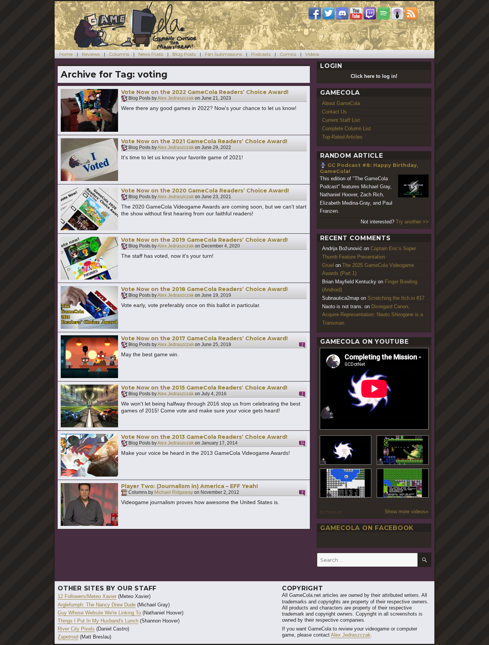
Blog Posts (184, 54)
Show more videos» (406, 511)
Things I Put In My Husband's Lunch (98, 621)
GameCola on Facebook (367, 528)
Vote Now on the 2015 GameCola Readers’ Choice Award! (204, 387)
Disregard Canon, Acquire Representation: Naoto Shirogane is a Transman (372, 314)
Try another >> (412, 222)
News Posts (150, 54)
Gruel (328, 265)
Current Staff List (341, 120)
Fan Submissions (223, 54)
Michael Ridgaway (173, 492)
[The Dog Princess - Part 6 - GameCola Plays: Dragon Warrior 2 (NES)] (403, 483)
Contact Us (334, 112)
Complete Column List (346, 128)
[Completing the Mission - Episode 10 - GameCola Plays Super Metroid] (346, 450)
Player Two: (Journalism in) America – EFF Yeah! (189, 486)
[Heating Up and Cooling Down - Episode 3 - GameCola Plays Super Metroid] (403, 450)
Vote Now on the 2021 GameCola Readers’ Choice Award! (204, 141)
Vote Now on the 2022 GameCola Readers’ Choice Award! (204, 92)
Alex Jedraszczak (175, 98)
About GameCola (341, 103)
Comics (288, 54)
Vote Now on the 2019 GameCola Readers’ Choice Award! (204, 239)
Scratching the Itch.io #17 (396, 298)
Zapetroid (68, 637)
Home (66, 54)
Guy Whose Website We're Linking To (99, 613)
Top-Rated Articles (342, 137)
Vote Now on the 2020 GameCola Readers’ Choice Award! (205, 190)
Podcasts (260, 54)
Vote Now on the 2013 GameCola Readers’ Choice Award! (204, 436)
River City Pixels (76, 629)
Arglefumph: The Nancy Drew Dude (97, 605)
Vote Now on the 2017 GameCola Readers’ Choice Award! (204, 338)
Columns (119, 54)
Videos (312, 54)
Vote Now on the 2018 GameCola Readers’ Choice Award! (204, 289)
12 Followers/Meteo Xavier (87, 596)
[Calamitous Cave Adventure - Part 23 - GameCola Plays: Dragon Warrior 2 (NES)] (346, 483)
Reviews (91, 54)
